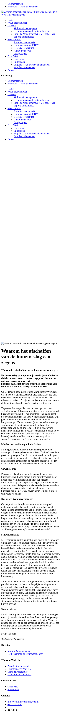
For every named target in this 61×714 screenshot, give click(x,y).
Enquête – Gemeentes (24, 67)
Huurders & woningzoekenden (23, 6)
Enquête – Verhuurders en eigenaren (32, 64)
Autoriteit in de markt (24, 42)
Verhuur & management (25, 28)
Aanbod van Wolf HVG (19, 674)
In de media (19, 62)
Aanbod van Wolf (22, 50)
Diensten (12, 25)
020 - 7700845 (15, 704)
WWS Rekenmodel (17, 22)
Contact (11, 70)
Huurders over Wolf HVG (27, 45)
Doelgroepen (20, 53)
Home (11, 20)
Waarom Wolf (14, 39)
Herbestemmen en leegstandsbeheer (31, 31)
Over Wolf (13, 56)
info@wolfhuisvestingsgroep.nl (23, 701)
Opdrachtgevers (15, 3)
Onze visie (19, 59)
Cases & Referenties (24, 48)
